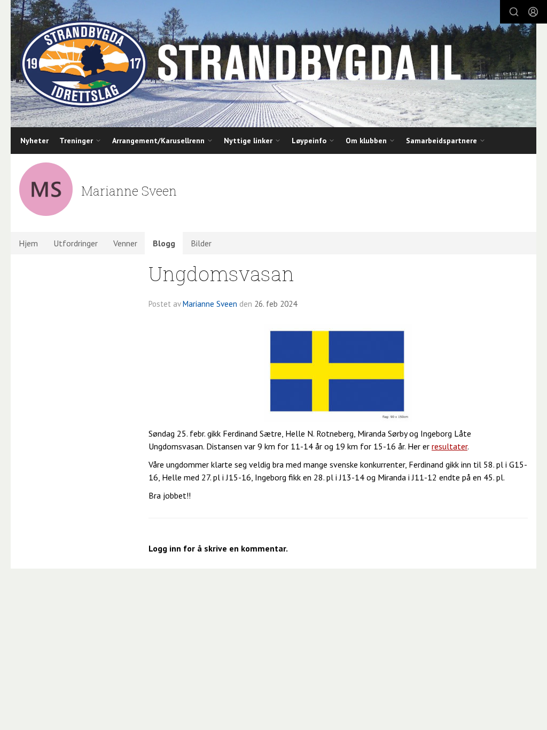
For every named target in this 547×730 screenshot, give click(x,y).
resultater (449, 446)
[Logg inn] (533, 11)
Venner (125, 243)
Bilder (201, 243)
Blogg (164, 243)
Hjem (28, 243)
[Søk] (513, 11)
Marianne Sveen (210, 304)
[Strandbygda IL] (273, 63)
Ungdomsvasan (221, 273)
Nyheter (34, 140)
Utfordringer (75, 243)
